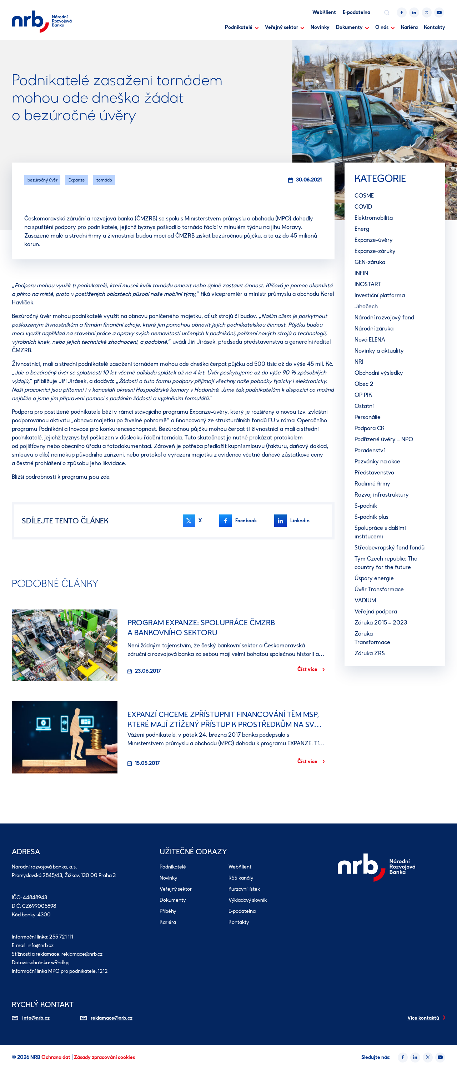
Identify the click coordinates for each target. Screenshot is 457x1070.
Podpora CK (370, 428)
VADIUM (365, 600)
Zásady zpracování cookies (104, 1057)
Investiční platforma (380, 295)
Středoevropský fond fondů (390, 547)
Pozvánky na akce (377, 461)
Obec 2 (364, 383)
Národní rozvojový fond (384, 317)
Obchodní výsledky (379, 372)
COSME (364, 195)
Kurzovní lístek (244, 889)
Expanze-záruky (375, 251)
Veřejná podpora (376, 611)
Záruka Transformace (372, 638)
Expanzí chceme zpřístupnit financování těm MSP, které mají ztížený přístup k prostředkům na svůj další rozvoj (225, 724)
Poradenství (370, 450)
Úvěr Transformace (379, 589)
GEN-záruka (370, 262)
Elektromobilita (374, 217)
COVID (363, 206)
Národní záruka (374, 328)
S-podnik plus (371, 516)
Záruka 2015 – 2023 (381, 622)
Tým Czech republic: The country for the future (386, 563)
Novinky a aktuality (379, 350)
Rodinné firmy (372, 483)
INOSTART (368, 284)
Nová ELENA (370, 339)
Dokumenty (349, 27)
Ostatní (364, 406)
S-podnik (366, 505)
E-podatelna (356, 12)
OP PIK (363, 395)
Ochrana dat (56, 1057)
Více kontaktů (423, 1018)
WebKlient (324, 12)
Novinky (320, 27)
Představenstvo (374, 472)
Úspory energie (374, 578)
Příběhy (168, 911)
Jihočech (366, 306)
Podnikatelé (238, 27)
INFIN (361, 273)
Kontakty (434, 27)
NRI (359, 361)
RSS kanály (240, 878)
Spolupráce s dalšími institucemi (380, 532)
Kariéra (409, 27)
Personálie (368, 417)
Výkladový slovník (247, 900)
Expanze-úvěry (374, 240)
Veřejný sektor (281, 27)
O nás (381, 27)
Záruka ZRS (370, 653)
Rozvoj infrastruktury (382, 494)
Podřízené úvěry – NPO (384, 439)
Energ (362, 228)
